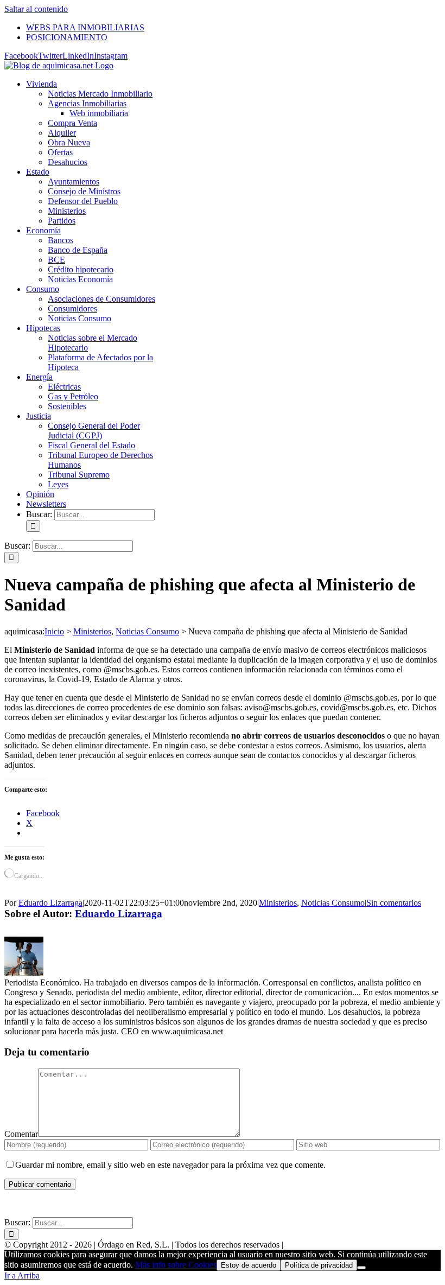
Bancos (60, 240)
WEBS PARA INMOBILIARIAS (192, 1204)
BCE (56, 259)
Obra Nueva (69, 142)
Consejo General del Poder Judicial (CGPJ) (94, 430)
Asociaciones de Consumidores (101, 298)
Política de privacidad (319, 1265)
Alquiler (62, 132)
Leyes (58, 484)
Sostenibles (67, 406)
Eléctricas (64, 386)
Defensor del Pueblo (83, 201)
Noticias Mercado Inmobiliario (100, 93)
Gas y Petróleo (73, 396)
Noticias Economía (80, 279)
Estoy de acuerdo (248, 1265)
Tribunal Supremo (79, 474)
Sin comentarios (393, 902)
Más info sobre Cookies (176, 1264)
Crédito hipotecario (80, 269)
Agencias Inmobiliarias (87, 103)
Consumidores (72, 308)
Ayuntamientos (73, 181)
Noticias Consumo (79, 318)
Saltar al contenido (36, 9)
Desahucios (67, 162)
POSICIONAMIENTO (291, 1204)
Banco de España (77, 250)
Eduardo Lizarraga (50, 902)
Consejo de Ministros (84, 191)
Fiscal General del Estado (91, 445)
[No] (361, 1267)
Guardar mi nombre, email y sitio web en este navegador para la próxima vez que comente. (170, 1164)
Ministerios (67, 210)
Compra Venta (72, 123)
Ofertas (60, 152)
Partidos (61, 220)
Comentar (21, 1133)
